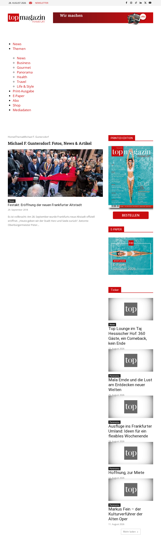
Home (11, 136)
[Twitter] (145, 3)
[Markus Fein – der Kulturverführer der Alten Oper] (130, 489)
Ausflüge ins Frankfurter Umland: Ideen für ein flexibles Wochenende (130, 431)
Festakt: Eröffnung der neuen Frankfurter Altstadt (45, 205)
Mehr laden (129, 531)
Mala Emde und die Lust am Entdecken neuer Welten (130, 385)
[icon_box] (38, 3)
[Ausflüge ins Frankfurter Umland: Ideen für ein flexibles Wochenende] (130, 407)
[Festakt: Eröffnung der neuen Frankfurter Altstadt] (55, 173)
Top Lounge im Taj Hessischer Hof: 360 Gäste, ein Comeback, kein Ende (127, 336)
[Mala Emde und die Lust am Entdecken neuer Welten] (130, 360)
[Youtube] (150, 3)
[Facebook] (126, 3)
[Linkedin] (140, 3)
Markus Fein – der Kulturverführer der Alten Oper (125, 514)
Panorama (114, 375)
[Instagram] (131, 3)
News (11, 201)
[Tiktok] (136, 3)
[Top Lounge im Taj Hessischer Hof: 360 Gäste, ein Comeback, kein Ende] (130, 309)
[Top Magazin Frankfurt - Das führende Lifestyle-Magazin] (26, 18)
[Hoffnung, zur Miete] (130, 453)
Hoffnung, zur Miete (126, 472)
